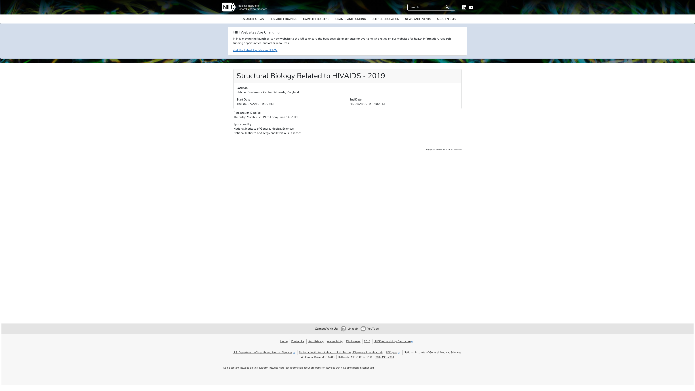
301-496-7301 (384, 357)
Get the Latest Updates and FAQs (255, 50)
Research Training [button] (283, 19)
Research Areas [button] (252, 19)
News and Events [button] (418, 19)
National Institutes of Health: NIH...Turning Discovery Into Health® (341, 352)
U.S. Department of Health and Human (262, 352)
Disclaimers (353, 341)
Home (284, 341)
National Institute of (248, 5)
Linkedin (353, 329)
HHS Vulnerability (392, 341)
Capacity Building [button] (316, 19)
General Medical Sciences (252, 9)
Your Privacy (316, 341)
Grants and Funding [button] (350, 19)
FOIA (367, 341)
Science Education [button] (385, 19)
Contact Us (297, 341)
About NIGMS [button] (446, 19)
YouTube (373, 329)
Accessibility (335, 341)
